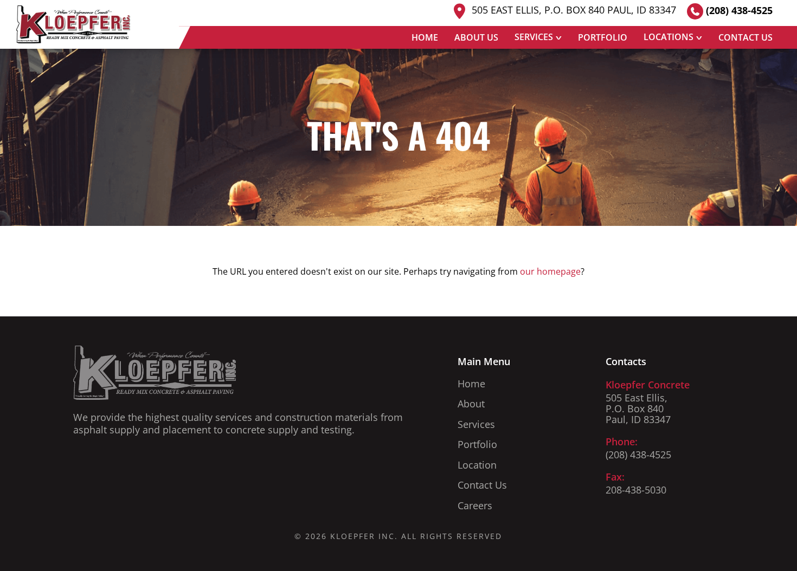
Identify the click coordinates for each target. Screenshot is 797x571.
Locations (668, 37)
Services (534, 37)
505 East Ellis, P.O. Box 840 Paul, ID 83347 (572, 10)
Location (477, 464)
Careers (475, 505)
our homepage (550, 271)
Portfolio (602, 37)
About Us (476, 37)
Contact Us (745, 37)
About (471, 403)
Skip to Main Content (8, 16)
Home (425, 37)
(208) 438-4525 (738, 10)
